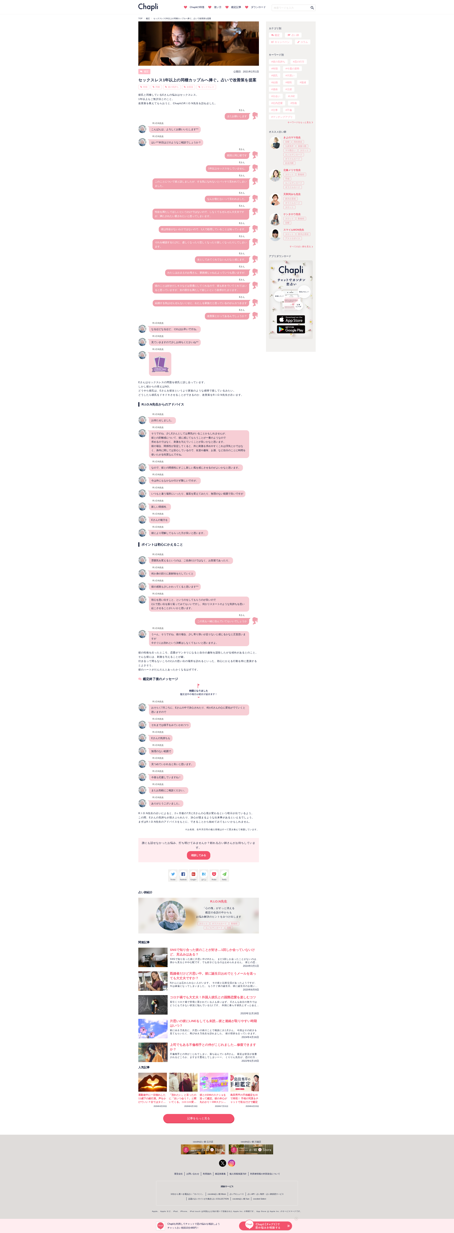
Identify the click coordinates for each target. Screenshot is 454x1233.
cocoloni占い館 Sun (240, 1199)
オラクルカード (219, 923)
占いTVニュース (237, 1194)
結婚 (275, 82)
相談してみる (198, 855)
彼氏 (275, 75)
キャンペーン (282, 42)
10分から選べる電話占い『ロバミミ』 (187, 1194)
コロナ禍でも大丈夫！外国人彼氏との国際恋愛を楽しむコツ (213, 997)
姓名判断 (289, 163)
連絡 (275, 89)
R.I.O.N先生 (218, 901)
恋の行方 (299, 61)
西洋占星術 (290, 198)
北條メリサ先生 (292, 170)
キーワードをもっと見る (299, 122)
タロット (203, 923)
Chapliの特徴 (197, 7)
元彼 (289, 89)
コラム (304, 42)
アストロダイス (292, 238)
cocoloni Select (259, 1199)
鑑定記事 (236, 7)
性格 (294, 103)
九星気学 (289, 146)
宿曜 (229, 928)
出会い (276, 96)
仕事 (275, 110)
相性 (289, 82)
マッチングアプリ (283, 116)
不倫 (289, 110)
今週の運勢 (293, 68)
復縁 (303, 82)
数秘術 (234, 923)
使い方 (218, 7)
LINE (292, 96)
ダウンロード (258, 7)
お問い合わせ (192, 1174)
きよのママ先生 (292, 137)
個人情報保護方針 (238, 1174)
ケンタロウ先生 (292, 214)
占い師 (295, 35)
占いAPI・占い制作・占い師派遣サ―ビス (266, 1194)
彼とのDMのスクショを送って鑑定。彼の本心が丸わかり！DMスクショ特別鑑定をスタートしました (213, 1101)
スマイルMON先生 (293, 229)
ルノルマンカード (214, 928)
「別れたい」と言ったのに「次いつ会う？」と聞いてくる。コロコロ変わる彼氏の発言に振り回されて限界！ (182, 1101)
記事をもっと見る (198, 1118)
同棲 (158, 87)
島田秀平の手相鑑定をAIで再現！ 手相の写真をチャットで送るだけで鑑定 (244, 1098)
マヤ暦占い (290, 150)
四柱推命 (298, 142)
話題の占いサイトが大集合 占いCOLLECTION (208, 1199)
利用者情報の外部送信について (265, 1174)
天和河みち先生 (292, 194)
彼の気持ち (173, 87)
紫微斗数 (302, 146)
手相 (287, 178)
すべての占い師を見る (300, 247)
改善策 (190, 87)
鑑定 (146, 71)
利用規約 (207, 1174)
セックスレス (207, 87)
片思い (290, 75)
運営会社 (178, 1174)
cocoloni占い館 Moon (217, 1194)
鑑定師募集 (220, 1174)
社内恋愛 (278, 103)
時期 (145, 87)
